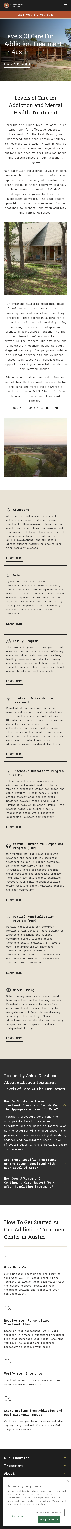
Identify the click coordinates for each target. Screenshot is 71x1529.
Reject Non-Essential (49, 1512)
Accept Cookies (49, 1519)
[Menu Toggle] (65, 5)
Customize (17, 1516)
